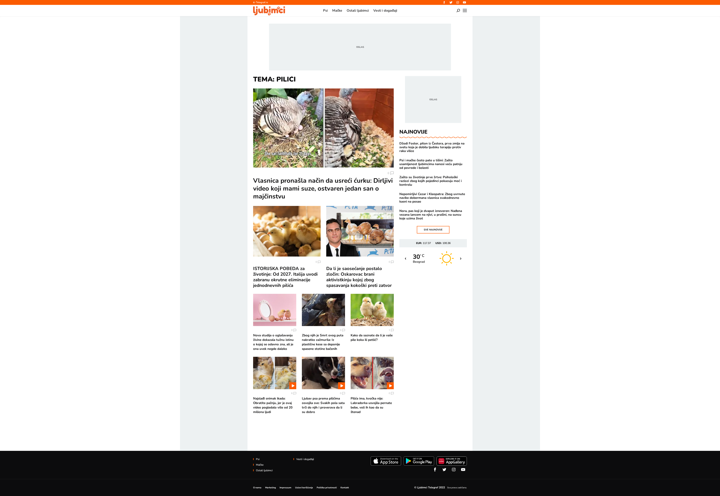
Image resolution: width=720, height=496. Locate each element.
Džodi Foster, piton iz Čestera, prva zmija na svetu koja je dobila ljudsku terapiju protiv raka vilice (431, 147)
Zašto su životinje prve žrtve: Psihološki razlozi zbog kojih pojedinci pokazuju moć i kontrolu (430, 181)
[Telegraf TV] (464, 2)
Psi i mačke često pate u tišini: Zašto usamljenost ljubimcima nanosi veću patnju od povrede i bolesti (430, 164)
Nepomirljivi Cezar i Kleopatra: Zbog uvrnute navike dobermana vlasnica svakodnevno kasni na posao (432, 197)
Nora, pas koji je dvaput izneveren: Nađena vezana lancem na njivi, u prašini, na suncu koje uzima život (430, 214)
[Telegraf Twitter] (450, 2)
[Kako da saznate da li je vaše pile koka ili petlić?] (372, 310)
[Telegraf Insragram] (457, 2)
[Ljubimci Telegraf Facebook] (444, 2)
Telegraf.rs (262, 2)
